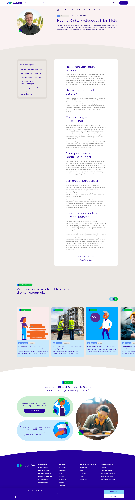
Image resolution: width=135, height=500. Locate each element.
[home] (14, 3)
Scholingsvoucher (43, 482)
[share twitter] (86, 260)
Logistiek (61, 482)
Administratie (63, 467)
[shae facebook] (89, 260)
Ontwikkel (73, 10)
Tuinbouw (62, 485)
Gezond (82, 476)
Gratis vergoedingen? (107, 470)
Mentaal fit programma (44, 473)
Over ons (55, 3)
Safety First (66, 3)
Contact (123, 3)
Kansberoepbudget (43, 470)
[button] (30, 3)
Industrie (61, 476)
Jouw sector (62, 479)
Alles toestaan (113, 491)
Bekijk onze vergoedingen (34, 434)
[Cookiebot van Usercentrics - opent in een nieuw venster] (19, 497)
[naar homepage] (58, 10)
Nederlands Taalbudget (45, 476)
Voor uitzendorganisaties (108, 473)
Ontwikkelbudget (43, 479)
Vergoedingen (29, 3)
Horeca (61, 473)
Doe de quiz (35, 410)
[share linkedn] (82, 260)
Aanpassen (113, 496)
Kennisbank (43, 3)
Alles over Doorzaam (107, 476)
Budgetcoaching (43, 467)
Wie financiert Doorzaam (108, 479)
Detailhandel (62, 470)
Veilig (81, 470)
